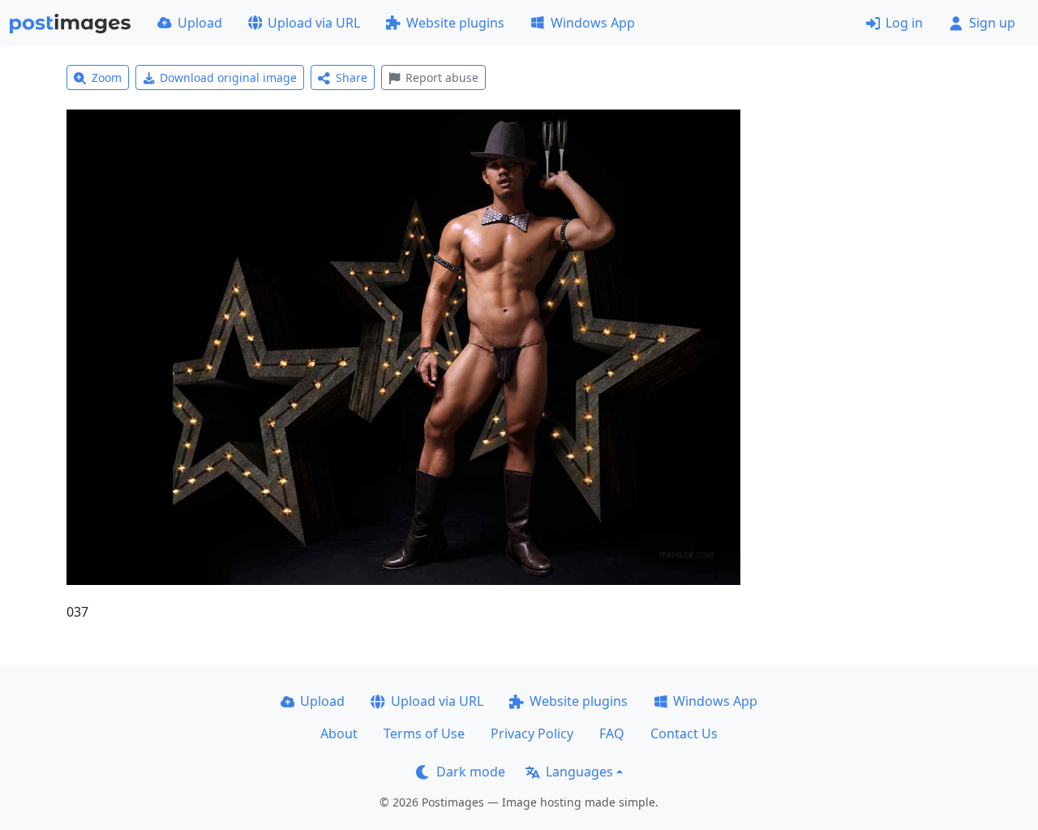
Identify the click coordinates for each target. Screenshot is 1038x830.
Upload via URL (314, 23)
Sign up (992, 23)
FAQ (611, 733)
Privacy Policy (532, 733)
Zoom (107, 77)
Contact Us (684, 733)
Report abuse (441, 77)
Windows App (593, 23)
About (339, 733)
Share (351, 77)
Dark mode (470, 772)
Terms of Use (424, 733)
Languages (579, 772)
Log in (904, 23)
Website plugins (455, 23)
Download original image (228, 77)
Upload (200, 23)
